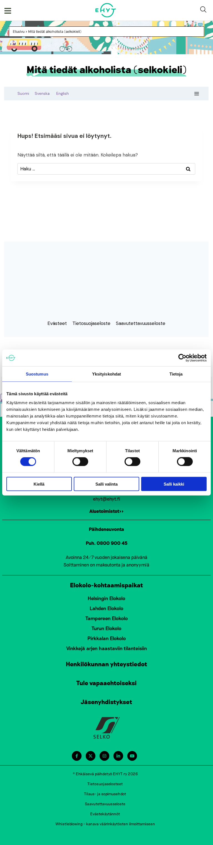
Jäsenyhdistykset (106, 701)
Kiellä (39, 483)
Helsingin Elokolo (106, 598)
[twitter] (90, 756)
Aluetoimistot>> (106, 511)
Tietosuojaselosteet (105, 783)
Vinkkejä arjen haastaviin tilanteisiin (106, 648)
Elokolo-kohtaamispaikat (106, 584)
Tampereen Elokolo (106, 618)
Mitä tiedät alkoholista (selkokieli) (54, 31)
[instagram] (104, 756)
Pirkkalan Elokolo (106, 638)
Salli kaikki (174, 483)
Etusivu (19, 31)
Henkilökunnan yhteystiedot (106, 663)
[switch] (80, 461)
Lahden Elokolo (106, 608)
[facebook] (76, 756)
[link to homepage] (105, 10)
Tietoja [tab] (176, 374)
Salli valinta (106, 483)
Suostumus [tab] (37, 374)
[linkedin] (118, 756)
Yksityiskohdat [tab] (106, 374)
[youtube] (132, 756)
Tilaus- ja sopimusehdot (105, 793)
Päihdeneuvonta (106, 529)
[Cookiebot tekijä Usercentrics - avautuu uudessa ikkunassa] (182, 358)
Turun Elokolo (106, 628)
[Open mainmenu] (7, 10)
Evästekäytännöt (105, 813)
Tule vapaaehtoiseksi (106, 682)
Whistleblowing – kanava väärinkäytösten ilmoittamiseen (105, 823)
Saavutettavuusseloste (105, 803)
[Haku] (204, 10)
